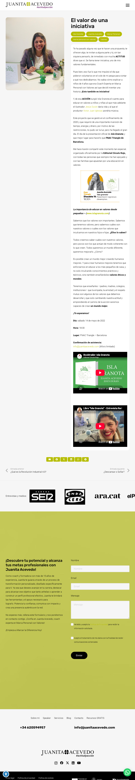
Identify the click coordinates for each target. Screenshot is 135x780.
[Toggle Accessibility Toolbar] (6, 774)
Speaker (47, 718)
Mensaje (75, 595)
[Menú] (127, 5)
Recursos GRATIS (95, 718)
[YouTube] (79, 762)
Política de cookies (46, 778)
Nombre (75, 560)
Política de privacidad (26, 778)
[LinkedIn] (73, 762)
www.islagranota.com (98, 213)
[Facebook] (61, 762)
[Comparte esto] (56, 459)
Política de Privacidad (99, 624)
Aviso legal (10, 778)
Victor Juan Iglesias (93, 110)
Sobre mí (35, 718)
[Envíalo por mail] (49, 459)
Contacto (78, 718)
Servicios (58, 718)
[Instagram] (55, 763)
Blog (69, 718)
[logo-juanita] (29, 5)
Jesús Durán (91, 106)
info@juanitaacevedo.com (86, 346)
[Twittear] (64, 459)
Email (73, 578)
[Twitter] (67, 763)
